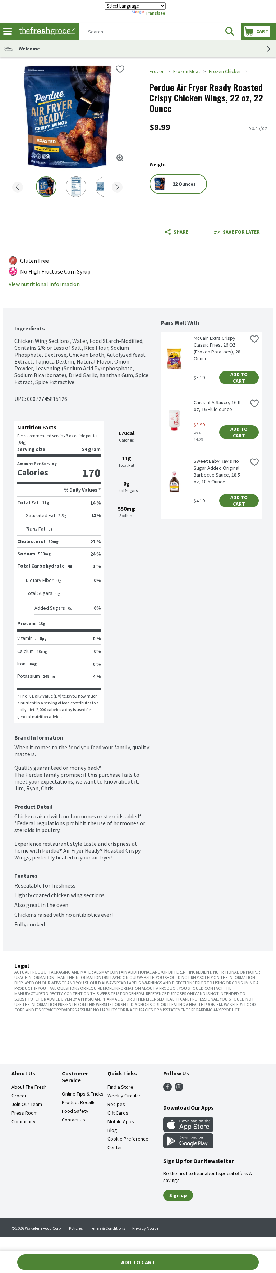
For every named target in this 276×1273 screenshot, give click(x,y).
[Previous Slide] (18, 187)
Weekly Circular (124, 1095)
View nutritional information (44, 284)
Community (24, 1121)
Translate (155, 13)
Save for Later (241, 232)
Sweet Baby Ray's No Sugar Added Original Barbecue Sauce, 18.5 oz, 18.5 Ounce (217, 471)
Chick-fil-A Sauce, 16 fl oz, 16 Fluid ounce (218, 405)
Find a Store (120, 1087)
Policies (76, 1228)
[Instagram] (179, 1089)
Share (181, 232)
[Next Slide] (117, 187)
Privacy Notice (145, 1228)
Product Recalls (79, 1102)
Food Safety (75, 1111)
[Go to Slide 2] (76, 186)
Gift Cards (117, 1113)
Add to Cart (239, 377)
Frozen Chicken (225, 71)
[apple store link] (188, 1129)
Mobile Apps (120, 1121)
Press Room (25, 1113)
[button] (229, 31)
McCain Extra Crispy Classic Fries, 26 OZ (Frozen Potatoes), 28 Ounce (218, 348)
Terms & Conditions (107, 1228)
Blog (112, 1130)
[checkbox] (120, 69)
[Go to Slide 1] (46, 186)
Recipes (116, 1104)
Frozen (157, 71)
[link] (237, 232)
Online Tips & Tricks (83, 1094)
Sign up (178, 1195)
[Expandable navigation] (7, 31)
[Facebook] (167, 1089)
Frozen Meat (186, 71)
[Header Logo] (45, 31)
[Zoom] (120, 158)
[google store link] (188, 1146)
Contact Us (73, 1119)
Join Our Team (27, 1104)
